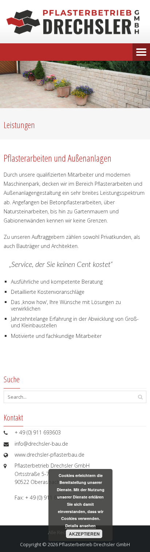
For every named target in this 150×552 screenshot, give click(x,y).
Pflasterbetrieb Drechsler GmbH (94, 544)
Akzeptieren (84, 534)
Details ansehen (80, 525)
